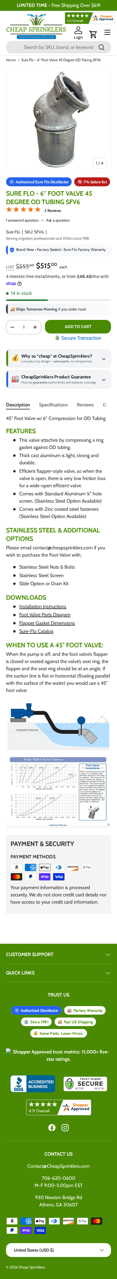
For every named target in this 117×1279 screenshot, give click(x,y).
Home (11, 60)
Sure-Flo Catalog (36, 631)
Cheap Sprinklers (32, 1267)
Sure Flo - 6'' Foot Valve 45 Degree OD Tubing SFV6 (61, 60)
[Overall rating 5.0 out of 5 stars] (23, 210)
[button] (93, 34)
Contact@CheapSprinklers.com (58, 1166)
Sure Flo (13, 232)
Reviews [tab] (85, 405)
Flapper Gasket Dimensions (47, 623)
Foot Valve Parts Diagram (44, 614)
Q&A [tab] (107, 405)
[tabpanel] (58, 621)
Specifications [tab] (53, 405)
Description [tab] (18, 405)
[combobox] (58, 47)
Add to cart (78, 326)
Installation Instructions (42, 606)
